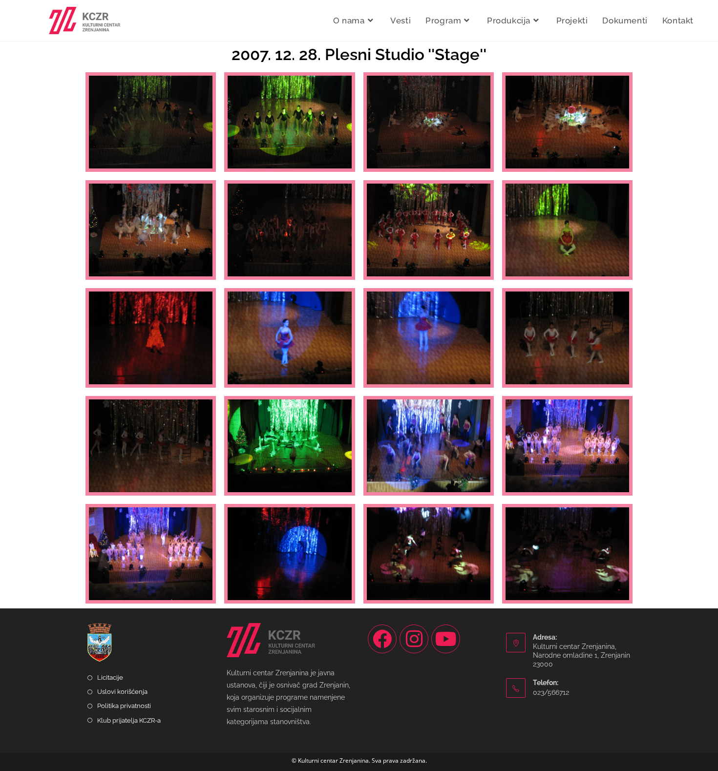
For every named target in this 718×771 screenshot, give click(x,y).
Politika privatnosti (124, 705)
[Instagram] (414, 639)
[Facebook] (382, 639)
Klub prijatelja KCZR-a (129, 720)
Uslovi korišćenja (122, 691)
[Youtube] (445, 639)
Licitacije (110, 677)
